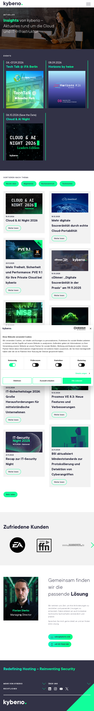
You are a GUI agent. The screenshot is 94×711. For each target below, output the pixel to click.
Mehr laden (10, 494)
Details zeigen (81, 373)
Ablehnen (17, 381)
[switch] (35, 365)
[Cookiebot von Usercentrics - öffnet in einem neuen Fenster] (75, 328)
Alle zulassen (77, 381)
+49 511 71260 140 (61, 644)
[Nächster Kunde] (92, 545)
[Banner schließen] (90, 328)
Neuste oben (11, 184)
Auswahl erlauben (47, 381)
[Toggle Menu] (88, 4)
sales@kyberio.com (62, 637)
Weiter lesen (13, 228)
